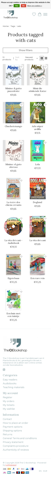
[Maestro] (18, 472)
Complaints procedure (15, 446)
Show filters (25, 50)
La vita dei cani (37, 240)
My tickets (8, 405)
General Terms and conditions (20, 438)
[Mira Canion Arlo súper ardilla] (37, 112)
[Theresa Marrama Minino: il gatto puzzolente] (13, 74)
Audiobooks (9, 383)
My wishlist (9, 409)
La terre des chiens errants (13, 203)
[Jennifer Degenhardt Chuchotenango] (13, 112)
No (23, 6)
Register (7, 397)
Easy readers (10, 379)
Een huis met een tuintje (13, 315)
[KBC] (27, 469)
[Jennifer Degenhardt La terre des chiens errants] (13, 188)
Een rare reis (37, 278)
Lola (37, 164)
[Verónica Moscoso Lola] (37, 150)
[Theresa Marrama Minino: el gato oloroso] (13, 150)
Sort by (17, 58)
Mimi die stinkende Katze (37, 89)
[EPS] (4, 472)
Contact (7, 419)
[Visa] (13, 472)
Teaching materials (13, 387)
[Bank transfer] (5, 469)
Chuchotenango (13, 126)
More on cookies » (34, 6)
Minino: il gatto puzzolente (13, 89)
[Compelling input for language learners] (13, 14)
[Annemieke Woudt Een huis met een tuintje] (13, 299)
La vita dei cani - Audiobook (13, 241)
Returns (7, 434)
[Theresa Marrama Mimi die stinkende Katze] (37, 74)
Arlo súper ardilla (37, 127)
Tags (13, 26)
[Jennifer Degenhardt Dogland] (37, 188)
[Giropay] (31, 469)
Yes (16, 6)
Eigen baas (13, 278)
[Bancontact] (18, 469)
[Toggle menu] (45, 14)
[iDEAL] (9, 469)
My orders (8, 401)
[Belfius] (23, 469)
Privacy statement (13, 442)
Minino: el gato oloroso (13, 165)
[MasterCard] (23, 472)
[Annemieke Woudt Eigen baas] (13, 264)
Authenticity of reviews (16, 449)
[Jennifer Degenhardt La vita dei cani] (37, 226)
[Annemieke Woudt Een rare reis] (37, 264)
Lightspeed (11, 465)
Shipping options (12, 430)
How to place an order (15, 423)
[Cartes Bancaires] (9, 472)
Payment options (12, 426)
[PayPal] (14, 469)
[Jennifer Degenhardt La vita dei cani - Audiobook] (13, 226)
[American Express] (27, 472)
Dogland (37, 202)
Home (6, 26)
